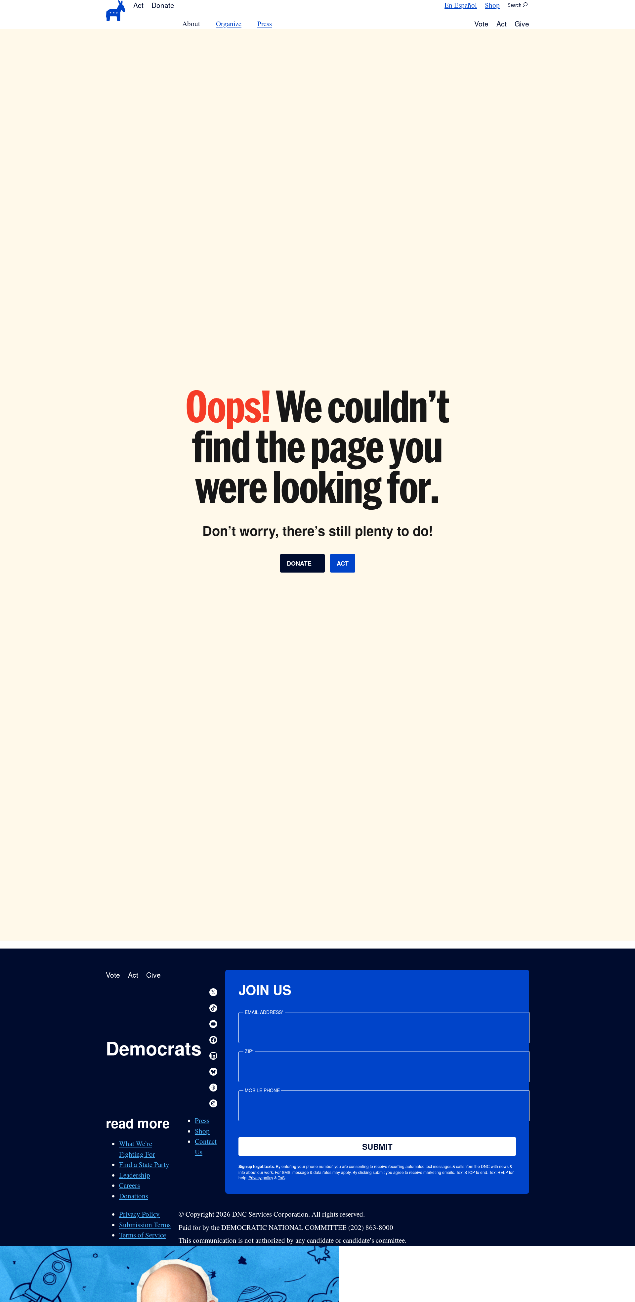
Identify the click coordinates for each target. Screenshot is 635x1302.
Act (138, 5)
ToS (281, 1177)
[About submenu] (204, 23)
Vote (481, 23)
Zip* (249, 1051)
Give (522, 23)
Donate (162, 5)
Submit (377, 1146)
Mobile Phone (262, 1090)
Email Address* (264, 1012)
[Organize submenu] (245, 23)
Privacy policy (260, 1177)
